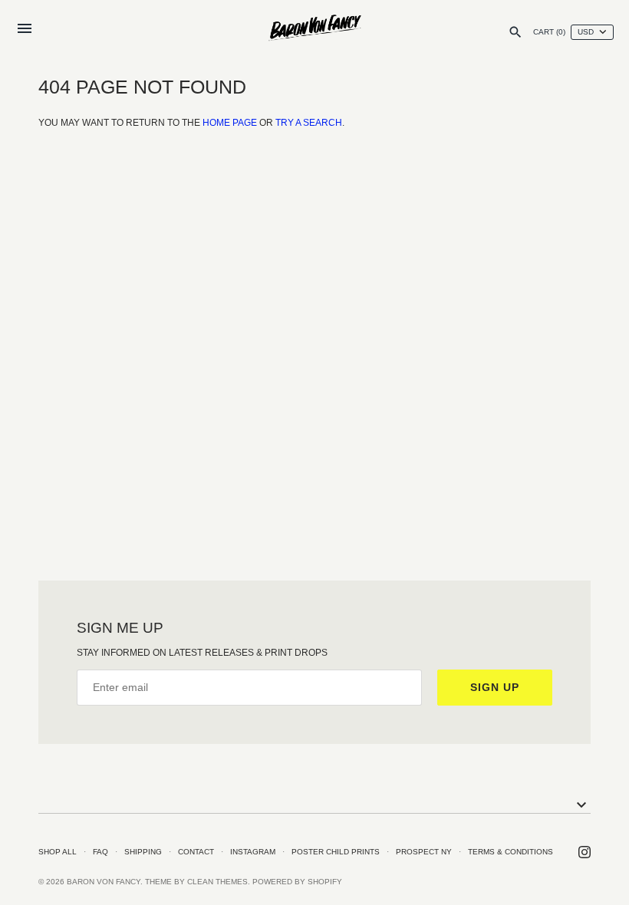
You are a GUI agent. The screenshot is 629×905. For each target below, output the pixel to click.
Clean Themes (217, 881)
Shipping (143, 851)
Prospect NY (424, 851)
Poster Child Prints (335, 851)
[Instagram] (584, 851)
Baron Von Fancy (103, 881)
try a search (308, 122)
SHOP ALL (57, 851)
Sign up (494, 687)
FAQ (100, 851)
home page (230, 122)
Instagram (252, 851)
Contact (196, 851)
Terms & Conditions (510, 851)
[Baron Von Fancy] (315, 29)
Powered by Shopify (297, 881)
